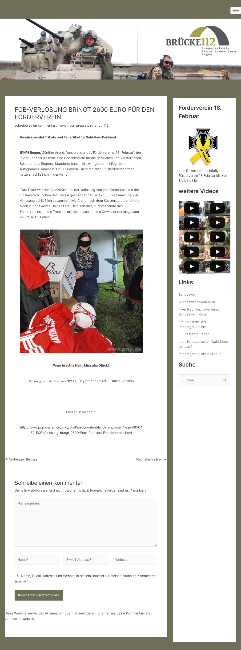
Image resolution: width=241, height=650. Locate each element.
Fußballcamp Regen (194, 334)
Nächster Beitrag (151, 459)
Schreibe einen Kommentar (35, 125)
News (62, 125)
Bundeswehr (188, 294)
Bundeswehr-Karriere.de (197, 302)
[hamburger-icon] (235, 10)
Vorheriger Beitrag (21, 459)
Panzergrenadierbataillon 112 (201, 354)
